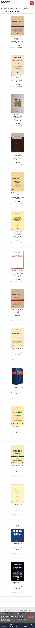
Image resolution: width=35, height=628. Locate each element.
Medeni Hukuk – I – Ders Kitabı (17, 193)
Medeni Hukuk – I (17, 426)
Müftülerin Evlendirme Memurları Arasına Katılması (17, 116)
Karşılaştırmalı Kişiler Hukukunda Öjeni (17, 154)
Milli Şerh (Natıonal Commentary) (17, 583)
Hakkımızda (6, 610)
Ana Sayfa (4, 8)
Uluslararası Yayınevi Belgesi (24, 610)
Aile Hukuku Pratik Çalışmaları (17, 505)
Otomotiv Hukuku (17, 543)
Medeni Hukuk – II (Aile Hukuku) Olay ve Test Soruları (17, 311)
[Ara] (32, 3)
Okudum (31, 617)
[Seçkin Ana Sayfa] (5, 2)
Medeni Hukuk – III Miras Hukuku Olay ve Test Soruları (17, 38)
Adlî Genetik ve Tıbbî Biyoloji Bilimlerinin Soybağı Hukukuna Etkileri (17, 272)
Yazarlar (10, 8)
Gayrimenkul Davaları (17, 387)
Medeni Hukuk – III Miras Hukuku (17, 76)
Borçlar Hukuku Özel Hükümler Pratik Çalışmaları (17, 233)
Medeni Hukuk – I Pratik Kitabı (17, 466)
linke (12, 619)
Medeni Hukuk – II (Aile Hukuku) (17, 349)
